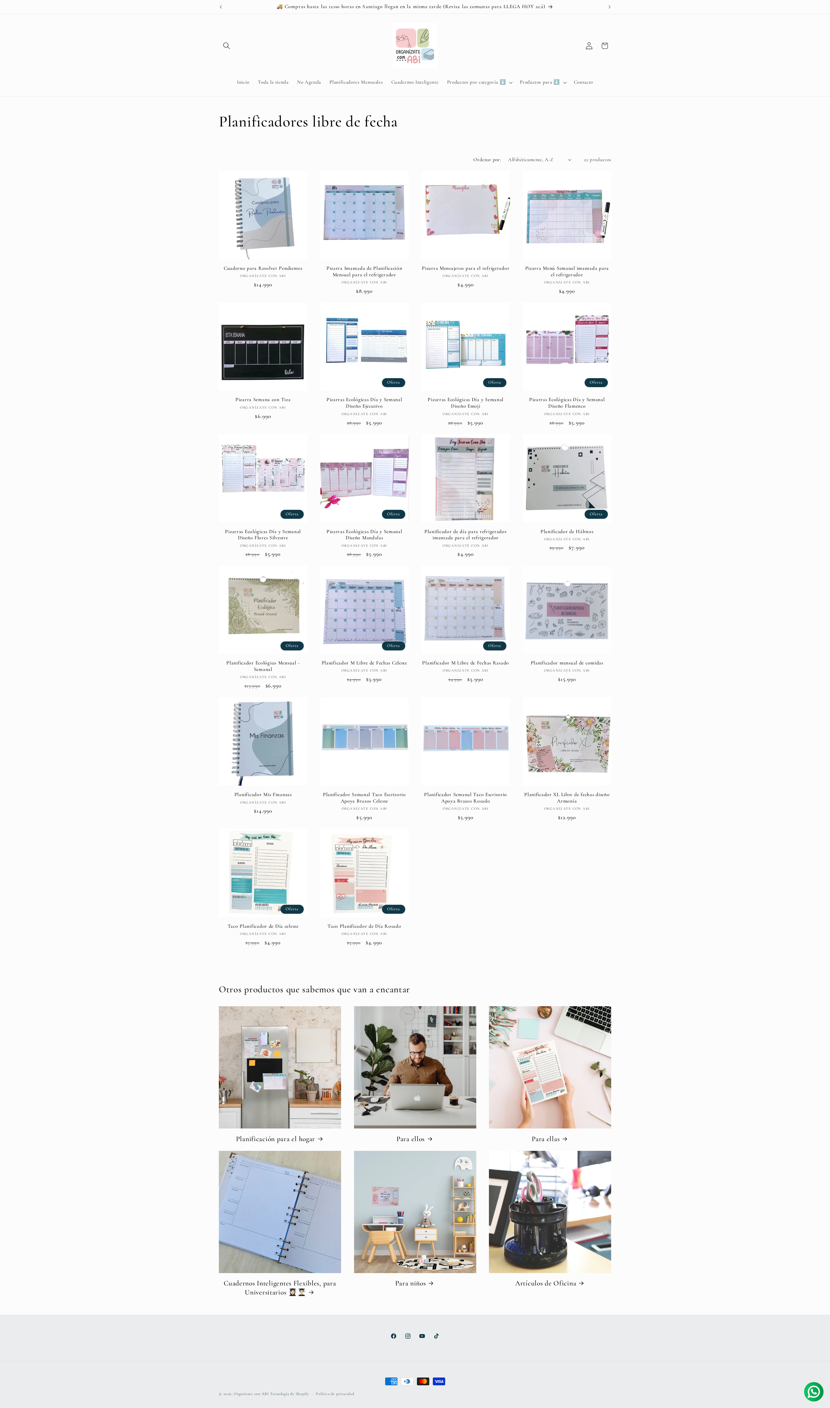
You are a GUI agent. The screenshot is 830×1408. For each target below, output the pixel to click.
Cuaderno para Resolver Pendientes (263, 268)
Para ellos (411, 1139)
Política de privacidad (335, 1393)
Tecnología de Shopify (289, 1393)
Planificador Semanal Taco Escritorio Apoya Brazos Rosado (465, 798)
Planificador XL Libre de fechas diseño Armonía (567, 798)
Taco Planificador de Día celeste (263, 926)
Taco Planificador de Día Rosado (364, 926)
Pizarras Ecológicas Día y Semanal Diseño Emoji (466, 403)
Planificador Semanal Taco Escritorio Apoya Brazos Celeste (364, 798)
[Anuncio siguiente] (609, 7)
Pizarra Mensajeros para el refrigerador (465, 268)
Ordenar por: (487, 159)
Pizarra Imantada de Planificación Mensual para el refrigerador (364, 271)
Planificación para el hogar (275, 1139)
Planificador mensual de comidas (567, 663)
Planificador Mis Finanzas (263, 794)
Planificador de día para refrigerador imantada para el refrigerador (465, 534)
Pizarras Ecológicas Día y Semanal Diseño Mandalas (364, 534)
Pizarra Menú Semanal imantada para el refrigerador (567, 271)
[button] (226, 46)
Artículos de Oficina (545, 1283)
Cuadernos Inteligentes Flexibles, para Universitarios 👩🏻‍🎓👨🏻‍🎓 (280, 1287)
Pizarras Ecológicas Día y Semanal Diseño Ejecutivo (364, 403)
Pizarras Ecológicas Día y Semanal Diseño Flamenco (567, 403)
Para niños (410, 1283)
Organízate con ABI (251, 1393)
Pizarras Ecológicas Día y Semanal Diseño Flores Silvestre (263, 534)
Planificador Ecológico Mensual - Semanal (263, 666)
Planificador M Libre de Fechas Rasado (465, 663)
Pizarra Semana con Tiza (263, 400)
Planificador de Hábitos (567, 531)
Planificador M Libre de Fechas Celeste (364, 663)
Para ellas (546, 1139)
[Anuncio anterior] (221, 7)
